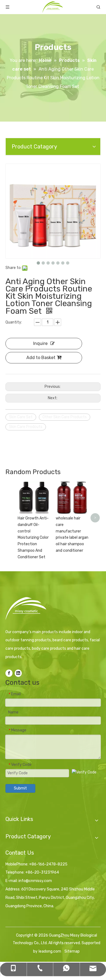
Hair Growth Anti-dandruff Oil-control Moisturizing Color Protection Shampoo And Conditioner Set (33, 537)
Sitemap (72, 951)
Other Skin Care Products (64, 417)
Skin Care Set (21, 417)
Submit (20, 788)
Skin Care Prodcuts (25, 426)
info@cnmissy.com (35, 880)
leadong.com (50, 951)
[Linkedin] (18, 673)
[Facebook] (9, 673)
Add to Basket (40, 357)
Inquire (40, 343)
